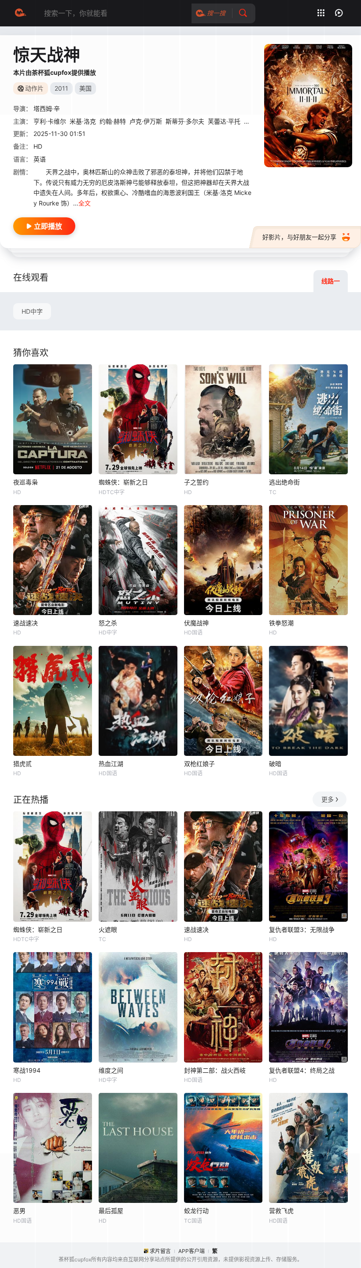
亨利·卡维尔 (49, 121)
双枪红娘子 (199, 763)
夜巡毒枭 (25, 482)
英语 (39, 159)
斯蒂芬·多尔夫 (185, 121)
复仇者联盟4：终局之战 (302, 1070)
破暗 (275, 763)
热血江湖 (111, 763)
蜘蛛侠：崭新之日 (123, 482)
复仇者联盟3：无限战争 (302, 929)
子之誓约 (196, 482)
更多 (327, 799)
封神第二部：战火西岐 (215, 1070)
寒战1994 (27, 1070)
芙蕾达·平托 (224, 121)
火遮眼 (108, 929)
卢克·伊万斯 (145, 121)
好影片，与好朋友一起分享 (299, 237)
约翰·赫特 (112, 121)
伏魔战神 (196, 623)
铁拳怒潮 (281, 623)
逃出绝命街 (284, 482)
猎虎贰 (22, 763)
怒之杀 (108, 623)
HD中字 (32, 311)
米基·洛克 (83, 121)
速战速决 (25, 623)
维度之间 (111, 1070)
